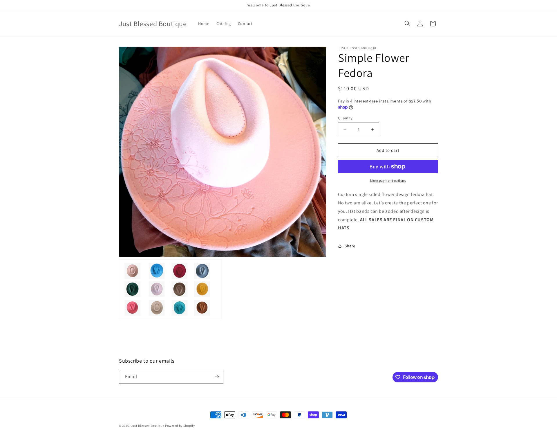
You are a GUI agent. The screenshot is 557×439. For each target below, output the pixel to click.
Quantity (345, 118)
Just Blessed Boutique (147, 426)
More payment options (388, 180)
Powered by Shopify (180, 426)
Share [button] (350, 246)
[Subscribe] (216, 377)
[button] (407, 23)
